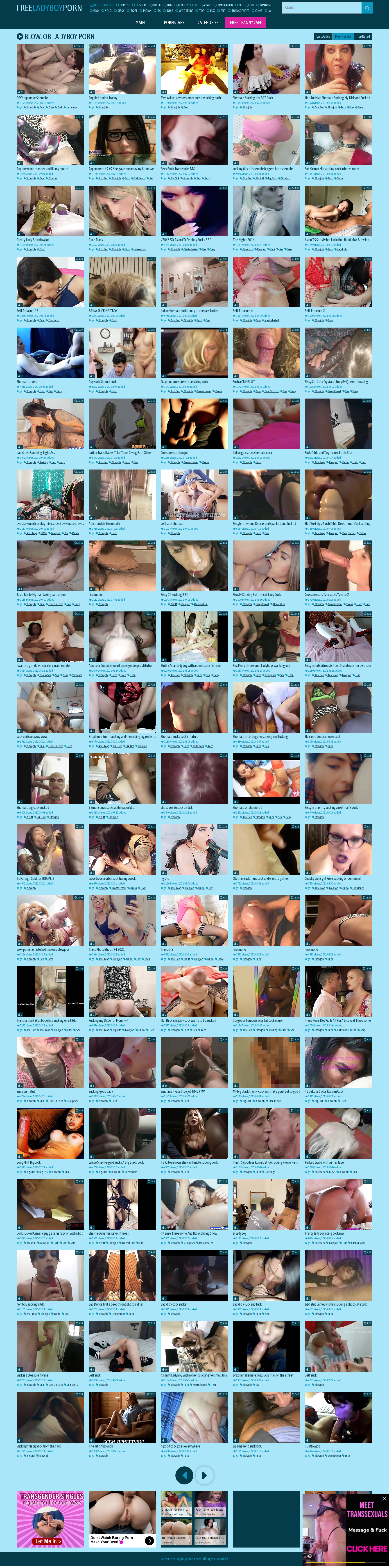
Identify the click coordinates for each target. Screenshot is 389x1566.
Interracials (139, 249)
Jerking (43, 462)
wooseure (186, 11)
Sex (185, 107)
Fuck (60, 107)
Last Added (323, 36)
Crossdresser (204, 391)
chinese (124, 5)
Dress (218, 391)
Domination (201, 604)
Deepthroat (334, 391)
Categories (208, 22)
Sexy (360, 107)
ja (269, 11)
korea (156, 5)
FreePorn (49, 8)
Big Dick (174, 178)
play (96, 11)
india (169, 11)
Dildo (345, 462)
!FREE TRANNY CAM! (245, 22)
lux (212, 11)
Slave (340, 178)
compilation (224, 5)
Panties (52, 178)
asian (206, 5)
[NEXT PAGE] (205, 1475)
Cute (51, 107)
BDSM (44, 533)
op (240, 5)
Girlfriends (139, 178)
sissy (120, 11)
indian (147, 11)
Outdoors (198, 746)
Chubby (273, 1030)
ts (159, 11)
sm (195, 5)
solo (108, 11)
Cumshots (53, 320)
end (223, 11)
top (201, 11)
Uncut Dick (279, 604)
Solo (123, 675)
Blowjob (31, 107)
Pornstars (174, 22)
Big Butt (259, 178)
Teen (133, 675)
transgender (240, 11)
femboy (183, 5)
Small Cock (274, 1101)
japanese (265, 5)
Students (77, 675)
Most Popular (343, 36)
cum (251, 5)
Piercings (270, 1172)
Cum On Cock (271, 391)
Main (140, 22)
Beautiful (31, 1243)
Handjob (342, 249)
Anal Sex (319, 107)
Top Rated (363, 36)
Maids (75, 533)
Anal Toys (319, 462)
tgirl (133, 11)
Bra (66, 533)
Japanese (71, 107)
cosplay (141, 5)
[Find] (367, 8)
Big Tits (129, 746)
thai (169, 5)
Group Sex (45, 675)
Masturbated (190, 249)
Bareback (247, 249)
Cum (42, 107)
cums (258, 11)
